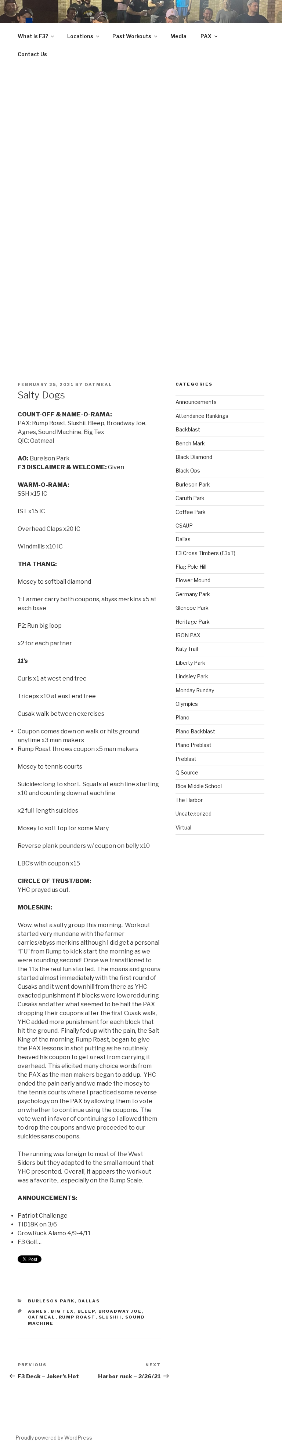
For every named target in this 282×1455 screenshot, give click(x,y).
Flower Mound (193, 580)
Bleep (86, 1311)
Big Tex (62, 1311)
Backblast (188, 429)
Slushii (110, 1317)
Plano (182, 717)
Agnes (37, 1311)
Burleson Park (51, 1300)
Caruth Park (190, 498)
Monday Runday (195, 690)
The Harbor (189, 800)
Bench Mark (190, 443)
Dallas (89, 1300)
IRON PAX (188, 635)
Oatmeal (98, 384)
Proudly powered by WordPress (53, 1437)
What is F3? (33, 36)
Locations (80, 36)
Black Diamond (194, 457)
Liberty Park (190, 663)
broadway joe (120, 1311)
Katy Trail (187, 649)
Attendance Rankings (202, 416)
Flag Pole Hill (191, 567)
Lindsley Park (192, 676)
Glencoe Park (192, 608)
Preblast (186, 759)
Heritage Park (193, 622)
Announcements (196, 402)
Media (178, 36)
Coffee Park (191, 512)
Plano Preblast (194, 745)
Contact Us (32, 54)
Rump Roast (77, 1317)
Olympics (187, 704)
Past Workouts (131, 36)
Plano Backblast (195, 731)
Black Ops (188, 470)
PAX (206, 36)
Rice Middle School (199, 786)
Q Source (187, 772)
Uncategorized (194, 813)
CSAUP (184, 525)
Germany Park (193, 594)
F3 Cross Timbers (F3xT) (205, 553)
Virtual (183, 827)
